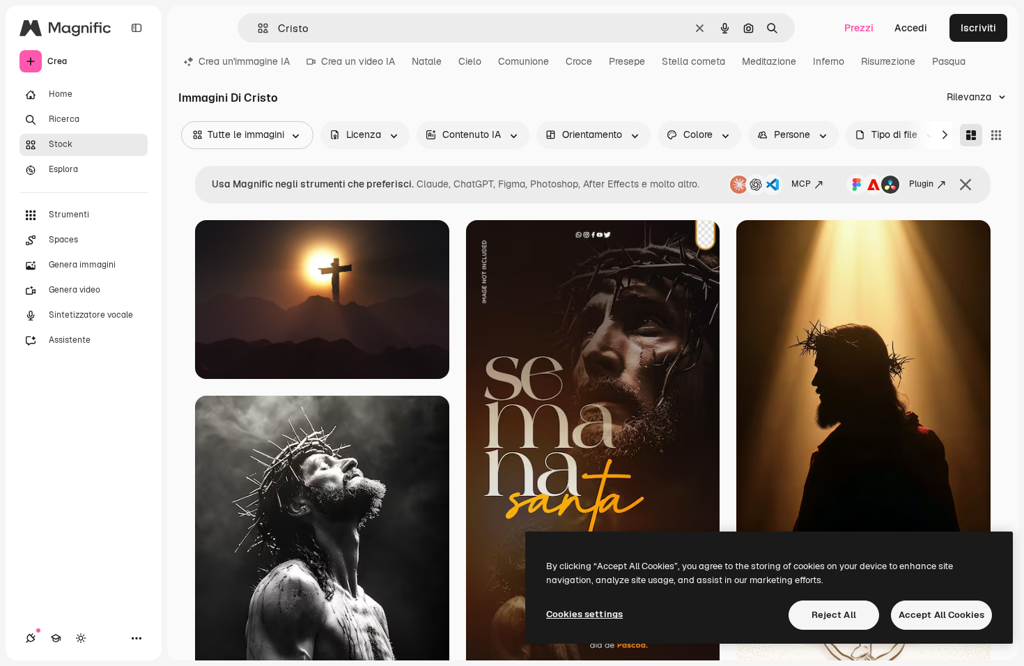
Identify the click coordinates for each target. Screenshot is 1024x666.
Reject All (834, 615)
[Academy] (56, 638)
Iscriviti (978, 28)
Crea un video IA (358, 61)
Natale (427, 61)
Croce (579, 61)
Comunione (523, 61)
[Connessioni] (31, 638)
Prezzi (859, 28)
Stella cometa (693, 61)
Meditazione (769, 61)
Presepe (627, 61)
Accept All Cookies (941, 615)
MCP (801, 183)
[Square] (996, 135)
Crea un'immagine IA (244, 61)
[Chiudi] (965, 184)
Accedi (910, 28)
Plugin (921, 183)
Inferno (828, 61)
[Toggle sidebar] (136, 28)
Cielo (469, 61)
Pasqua (948, 61)
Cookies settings (584, 614)
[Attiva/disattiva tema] (81, 638)
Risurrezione (888, 61)
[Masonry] (971, 135)
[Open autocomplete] (257, 28)
